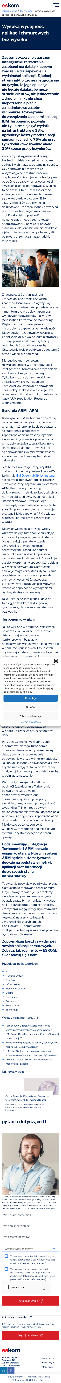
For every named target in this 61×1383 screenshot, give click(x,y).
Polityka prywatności (30, 721)
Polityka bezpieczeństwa (38, 1377)
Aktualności (47, 1367)
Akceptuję (31, 698)
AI (7, 971)
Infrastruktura (13, 984)
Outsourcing (12, 997)
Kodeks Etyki (48, 1362)
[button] (56, 660)
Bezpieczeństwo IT (16, 975)
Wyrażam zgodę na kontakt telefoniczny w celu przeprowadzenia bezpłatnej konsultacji (32, 1259)
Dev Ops (10, 980)
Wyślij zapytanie (28, 1300)
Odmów (30, 707)
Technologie (12, 1009)
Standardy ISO (48, 1358)
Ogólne (9, 992)
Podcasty (11, 1001)
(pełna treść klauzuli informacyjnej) (27, 1263)
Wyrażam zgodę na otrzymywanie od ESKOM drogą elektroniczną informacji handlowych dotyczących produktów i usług (32, 1274)
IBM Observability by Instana (35, 475)
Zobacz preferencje (30, 716)
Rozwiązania (12, 1005)
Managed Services (15, 988)
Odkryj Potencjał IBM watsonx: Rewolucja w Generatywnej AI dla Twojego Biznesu (27, 1098)
